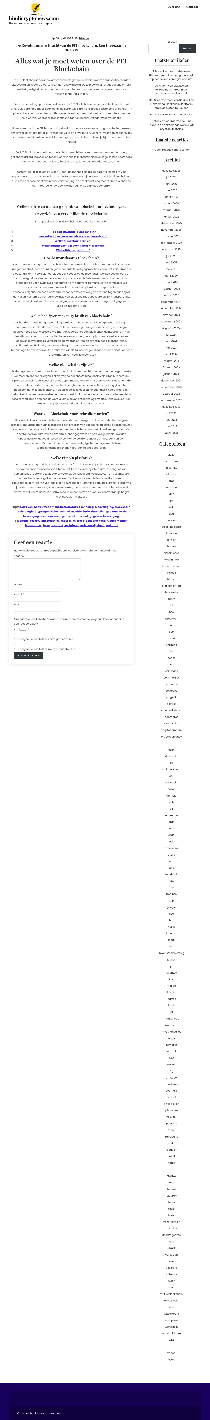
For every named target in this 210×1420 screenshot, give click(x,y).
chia (171, 651)
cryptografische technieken (54, 511)
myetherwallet (171, 1032)
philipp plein (171, 1104)
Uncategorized (171, 1235)
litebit (171, 1005)
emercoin (171, 815)
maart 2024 (171, 361)
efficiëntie (82, 511)
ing (171, 946)
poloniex (171, 1123)
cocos (171, 658)
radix (171, 1143)
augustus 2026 (171, 171)
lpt (171, 1012)
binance (171, 533)
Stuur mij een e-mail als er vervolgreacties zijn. (44, 639)
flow (171, 881)
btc (171, 612)
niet (171, 1058)
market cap (171, 1018)
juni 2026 (171, 184)
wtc (171, 1340)
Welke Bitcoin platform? (73, 250)
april (171, 500)
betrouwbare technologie (78, 507)
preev (171, 1130)
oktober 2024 (171, 315)
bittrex (171, 579)
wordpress (171, 1320)
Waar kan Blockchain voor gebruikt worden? (73, 246)
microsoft (80, 521)
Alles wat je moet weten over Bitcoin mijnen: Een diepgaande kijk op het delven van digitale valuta (171, 75)
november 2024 (171, 308)
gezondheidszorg (26, 521)
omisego (171, 1078)
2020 (171, 455)
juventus (171, 973)
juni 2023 (171, 420)
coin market (171, 678)
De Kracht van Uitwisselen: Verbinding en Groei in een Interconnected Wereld (171, 89)
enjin (171, 822)
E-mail (19, 594)
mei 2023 (171, 426)
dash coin (171, 756)
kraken (171, 986)
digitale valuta (171, 769)
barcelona (171, 520)
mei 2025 (171, 269)
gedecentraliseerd (75, 516)
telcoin (171, 1189)
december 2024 (171, 302)
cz (171, 743)
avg (171, 514)
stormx (171, 1176)
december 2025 (171, 223)
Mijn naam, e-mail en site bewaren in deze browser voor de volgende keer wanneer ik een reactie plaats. (69, 621)
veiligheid (71, 525)
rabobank (171, 1137)
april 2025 (171, 276)
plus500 (171, 1117)
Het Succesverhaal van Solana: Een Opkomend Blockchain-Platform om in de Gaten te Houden (171, 104)
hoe (171, 914)
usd (171, 1241)
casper (171, 638)
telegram (171, 1196)
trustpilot (171, 1228)
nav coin (171, 1045)
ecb (171, 802)
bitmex (171, 573)
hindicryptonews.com (34, 18)
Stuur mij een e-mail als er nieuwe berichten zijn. (45, 649)
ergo (171, 835)
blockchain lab (171, 586)
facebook (171, 874)
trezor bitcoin (171, 1222)
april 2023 (171, 433)
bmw (171, 599)
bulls (171, 625)
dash (171, 750)
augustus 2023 (171, 407)
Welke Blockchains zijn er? (73, 241)
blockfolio (171, 592)
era (171, 828)
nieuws (171, 1064)
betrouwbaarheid (46, 507)
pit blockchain (98, 521)
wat (171, 1287)
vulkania (171, 1274)
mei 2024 (171, 348)
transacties (33, 525)
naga (171, 1038)
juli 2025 (171, 256)
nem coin (171, 1051)
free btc (171, 894)
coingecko (171, 697)
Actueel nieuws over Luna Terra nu (171, 114)
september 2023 (171, 400)
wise (171, 1307)
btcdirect (171, 618)
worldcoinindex (171, 1333)
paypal (171, 1097)
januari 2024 (171, 374)
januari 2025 (171, 295)
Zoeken (172, 42)
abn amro (171, 461)
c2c (171, 632)
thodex (171, 1215)
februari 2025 (171, 289)
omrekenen (171, 1084)
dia (171, 763)
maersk (66, 521)
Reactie (20, 556)
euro (171, 868)
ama (171, 481)
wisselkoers (171, 1314)
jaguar (171, 959)
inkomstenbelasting (171, 953)
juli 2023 (171, 413)
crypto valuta (171, 723)
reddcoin (171, 1150)
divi (171, 776)
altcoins (171, 474)
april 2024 (171, 354)
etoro (171, 855)
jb (171, 966)
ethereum (171, 848)
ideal (171, 940)
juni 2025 (171, 262)
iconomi (171, 933)
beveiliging (105, 507)
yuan (171, 1359)
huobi (171, 927)
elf (171, 809)
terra (171, 1202)
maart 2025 (171, 282)
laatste (171, 999)
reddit (171, 1156)
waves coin (171, 1300)
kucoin (171, 992)
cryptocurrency (171, 737)
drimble (171, 796)
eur (171, 861)
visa (171, 1261)
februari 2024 (171, 367)
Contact (192, 7)
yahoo (171, 1353)
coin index (171, 671)
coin (171, 664)
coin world (171, 684)
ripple (171, 1163)
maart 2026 (171, 203)
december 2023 (171, 380)
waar (171, 1281)
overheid (171, 1091)
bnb (171, 605)
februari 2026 (171, 210)
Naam (19, 584)
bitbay (171, 540)
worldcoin (171, 1327)
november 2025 (171, 230)
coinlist (171, 704)
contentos (171, 717)
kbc (171, 979)
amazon (171, 487)
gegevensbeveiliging (104, 516)
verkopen (171, 1255)
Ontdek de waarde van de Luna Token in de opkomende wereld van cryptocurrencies (171, 125)
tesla (171, 1209)
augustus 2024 (171, 328)
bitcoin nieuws (171, 566)
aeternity (171, 468)
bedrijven (26, 507)
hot (171, 920)
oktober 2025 (171, 236)
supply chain (118, 521)
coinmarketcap (171, 710)
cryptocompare (171, 730)
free (171, 887)
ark (171, 507)
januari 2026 (171, 217)
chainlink (171, 645)
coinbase (171, 691)
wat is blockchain (171, 1294)
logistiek (53, 521)
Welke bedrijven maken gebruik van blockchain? (73, 236)
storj (171, 1169)
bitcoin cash (171, 553)
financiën (98, 511)
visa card (171, 1268)
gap (171, 900)
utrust (171, 1248)
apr (171, 494)
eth (171, 841)
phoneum (171, 1110)
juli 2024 (171, 335)
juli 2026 (171, 177)
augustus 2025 (171, 249)
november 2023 (171, 387)
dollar (171, 789)
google (171, 907)
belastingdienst (171, 527)
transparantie (53, 525)
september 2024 (171, 321)
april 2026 (171, 197)
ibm (43, 521)
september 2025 (171, 243)
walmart (112, 525)
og (171, 1071)
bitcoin (84, 38)
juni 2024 (171, 341)
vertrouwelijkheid (92, 525)
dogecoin (171, 782)
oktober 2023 (171, 394)
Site (16, 604)
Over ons (174, 7)
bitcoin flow (171, 559)
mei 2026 (171, 190)
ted (171, 1182)
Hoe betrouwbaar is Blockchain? (73, 232)
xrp (171, 1346)
